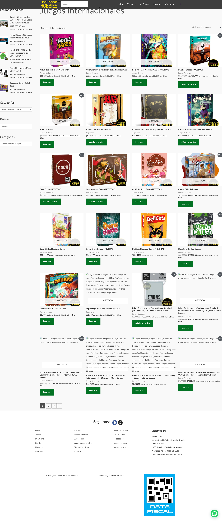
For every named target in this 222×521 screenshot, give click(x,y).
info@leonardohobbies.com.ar (169, 455)
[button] (131, 4)
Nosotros (157, 4)
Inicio (121, 4)
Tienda (130, 4)
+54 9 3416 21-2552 (170, 451)
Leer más (47, 82)
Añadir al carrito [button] (189, 85)
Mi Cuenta (144, 4)
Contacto (169, 4)
